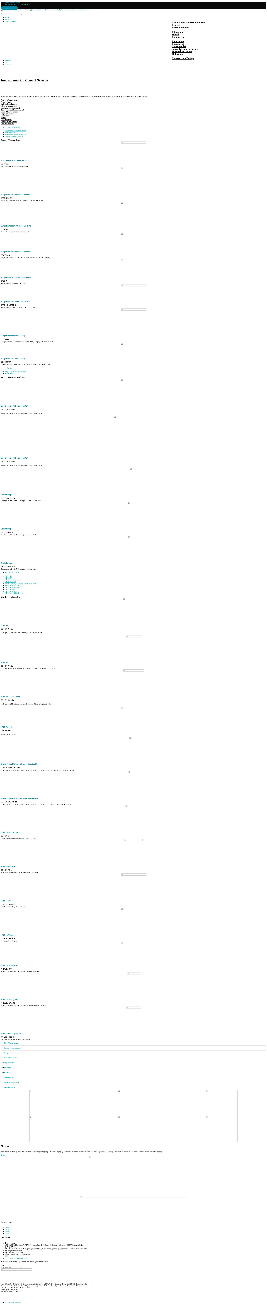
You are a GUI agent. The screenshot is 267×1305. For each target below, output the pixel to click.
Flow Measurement (9, 106)
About (7, 1229)
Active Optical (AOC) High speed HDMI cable (20, 584)
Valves (3, 118)
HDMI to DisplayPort (12, 591)
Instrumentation (180, 27)
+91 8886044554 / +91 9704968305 (17, 4)
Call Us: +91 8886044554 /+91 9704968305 (15, 1288)
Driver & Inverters (9, 122)
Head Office (5, 1284)
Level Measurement (9, 112)
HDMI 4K (8, 576)
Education (177, 32)
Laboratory (178, 41)
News (7, 1231)
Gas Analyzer (6, 120)
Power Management (9, 100)
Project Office (5, 1286)
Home (7, 1228)
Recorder (5, 116)
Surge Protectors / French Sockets (16, 134)
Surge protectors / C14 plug (14, 136)
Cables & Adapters (9, 104)
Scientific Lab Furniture (185, 49)
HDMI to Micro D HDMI (13, 585)
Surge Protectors (10, 132)
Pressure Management (10, 108)
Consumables (179, 46)
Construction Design (183, 58)
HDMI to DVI (10, 589)
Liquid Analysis (7, 114)
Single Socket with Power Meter (15, 372)
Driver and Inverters (11, 1082)
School (175, 34)
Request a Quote (9, 8)
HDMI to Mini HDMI (12, 587)
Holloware (177, 54)
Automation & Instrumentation (188, 22)
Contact (7, 1233)
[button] (133, 1043)
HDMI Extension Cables (13, 580)
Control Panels (7, 124)
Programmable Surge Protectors (15, 131)
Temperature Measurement (12, 110)
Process (176, 25)
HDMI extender (10, 582)
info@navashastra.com (12, 2)
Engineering (178, 37)
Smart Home (6, 102)
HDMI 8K (8, 578)
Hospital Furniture (182, 51)
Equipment (178, 44)
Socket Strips (9, 373)
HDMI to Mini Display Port (14, 593)
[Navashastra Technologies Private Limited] (15, 10)
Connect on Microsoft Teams (18, 1258)
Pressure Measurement (12, 1048)
